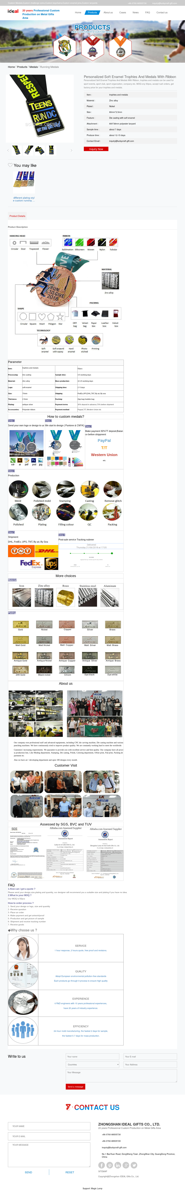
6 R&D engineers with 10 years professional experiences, (81, 1003)
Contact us (162, 12)
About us (108, 12)
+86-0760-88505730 (137, 3)
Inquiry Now (96, 149)
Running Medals (49, 67)
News (136, 12)
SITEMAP (102, 1171)
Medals (33, 67)
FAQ (147, 12)
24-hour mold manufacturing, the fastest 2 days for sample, (81, 1030)
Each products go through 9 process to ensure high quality (81, 980)
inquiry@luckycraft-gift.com (164, 3)
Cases (122, 12)
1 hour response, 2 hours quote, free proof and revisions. (81, 950)
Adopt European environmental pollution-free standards (81, 976)
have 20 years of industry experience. (81, 1008)
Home (78, 12)
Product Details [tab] (17, 216)
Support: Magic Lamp (92, 1188)
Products (92, 12)
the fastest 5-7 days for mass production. (81, 1035)
